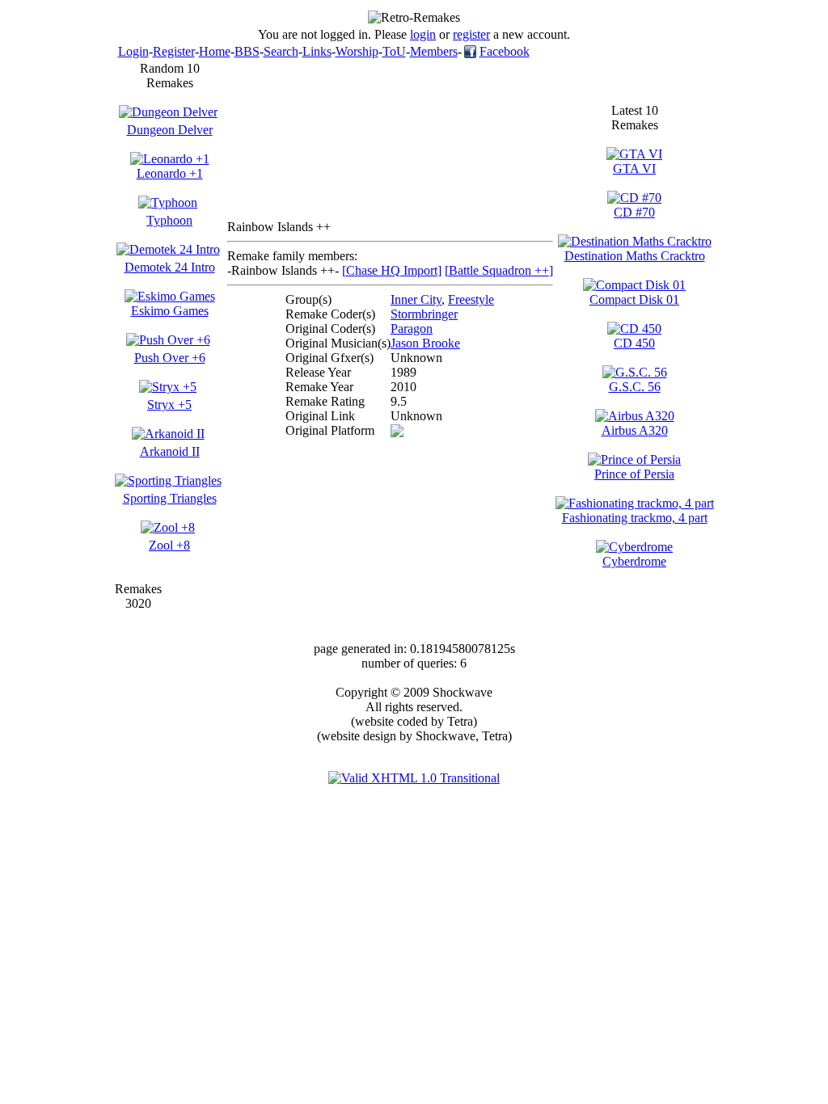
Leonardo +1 (170, 173)
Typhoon (169, 220)
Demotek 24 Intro (170, 267)
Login (133, 51)
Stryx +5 (169, 404)
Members (434, 51)
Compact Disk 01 (634, 299)
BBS (247, 51)
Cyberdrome (634, 561)
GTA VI (634, 168)
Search (281, 51)
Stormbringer (424, 314)
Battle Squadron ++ (499, 270)
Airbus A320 (635, 430)
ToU (394, 51)
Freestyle (471, 299)
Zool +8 (169, 545)
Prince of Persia (634, 474)
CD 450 (634, 343)
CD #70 (634, 212)
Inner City (416, 299)
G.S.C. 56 (635, 387)
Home (214, 51)
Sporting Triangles (170, 498)
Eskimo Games (170, 311)
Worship (357, 51)
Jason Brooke (425, 343)
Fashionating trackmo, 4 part (635, 518)
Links (317, 51)
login (423, 34)
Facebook (504, 51)
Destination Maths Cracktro (634, 256)
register (471, 34)
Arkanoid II (170, 451)
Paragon (412, 328)
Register (174, 51)
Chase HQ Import (391, 270)
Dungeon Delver (170, 130)
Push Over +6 (169, 357)
